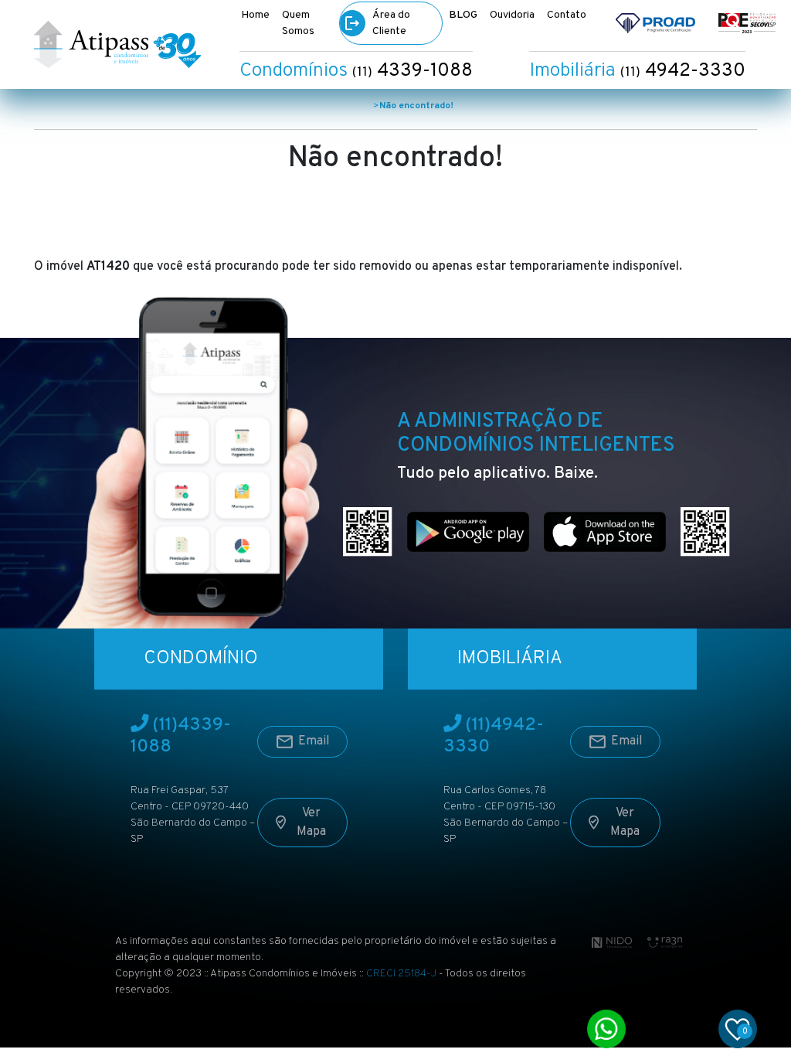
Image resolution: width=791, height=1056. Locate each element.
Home (255, 15)
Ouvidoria (512, 15)
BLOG (463, 15)
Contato (566, 15)
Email (314, 741)
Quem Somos (298, 23)
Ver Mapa (311, 823)
